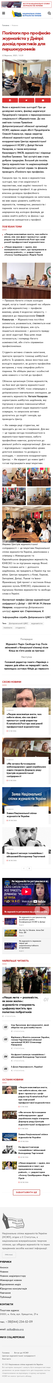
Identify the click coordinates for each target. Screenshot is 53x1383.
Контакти (6, 1359)
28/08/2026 (12, 860)
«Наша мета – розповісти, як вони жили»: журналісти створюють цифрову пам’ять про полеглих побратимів (20, 1005)
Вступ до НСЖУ (21, 1353)
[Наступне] (29, 869)
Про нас (9, 1255)
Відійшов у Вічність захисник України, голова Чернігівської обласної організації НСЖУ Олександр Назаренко (30, 1041)
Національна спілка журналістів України (26, 1364)
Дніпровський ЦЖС (18, 623)
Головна (5, 25)
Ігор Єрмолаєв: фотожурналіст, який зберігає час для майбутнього (30, 1026)
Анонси (4, 1267)
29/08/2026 (12, 820)
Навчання (5, 1293)
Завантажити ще (26, 1192)
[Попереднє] (24, 869)
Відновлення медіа (10, 1284)
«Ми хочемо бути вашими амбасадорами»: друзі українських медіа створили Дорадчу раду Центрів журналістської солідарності (26, 770)
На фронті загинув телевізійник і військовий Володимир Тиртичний (28, 1055)
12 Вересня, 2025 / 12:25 (12, 56)
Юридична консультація (13, 1289)
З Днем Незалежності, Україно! (27, 1067)
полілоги (8, 628)
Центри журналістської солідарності (18, 1356)
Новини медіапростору (13, 1276)
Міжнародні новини (11, 1280)
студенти (20, 628)
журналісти (37, 623)
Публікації (5, 1297)
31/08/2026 (12, 731)
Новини (15, 25)
